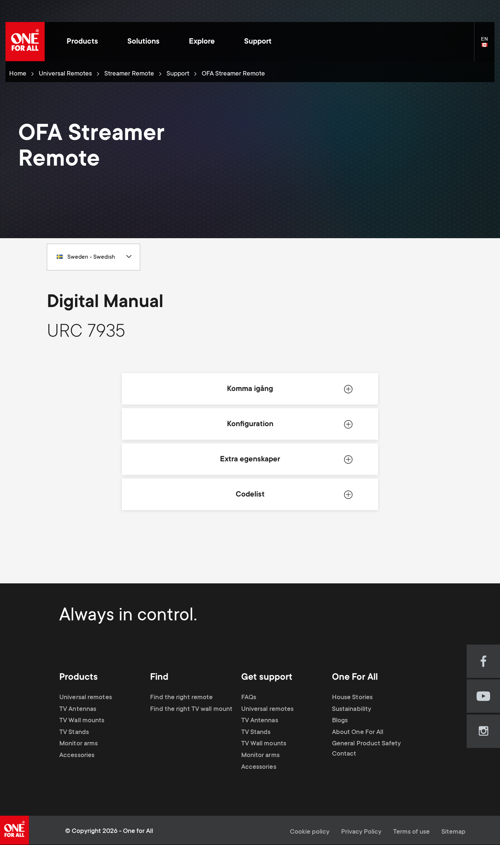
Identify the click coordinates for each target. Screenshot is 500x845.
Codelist (250, 495)
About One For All (358, 732)
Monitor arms (78, 744)
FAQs (248, 697)
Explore (202, 42)
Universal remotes (85, 697)
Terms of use (411, 832)
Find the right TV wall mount (191, 709)
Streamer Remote (129, 74)
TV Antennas (77, 709)
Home (17, 74)
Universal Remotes (65, 74)
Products (82, 42)
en (488, 45)
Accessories (76, 755)
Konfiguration (250, 424)
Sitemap (453, 832)
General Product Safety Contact (366, 749)
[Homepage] (25, 41)
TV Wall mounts (81, 720)
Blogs (340, 720)
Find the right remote (181, 697)
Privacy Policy (361, 832)
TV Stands (74, 732)
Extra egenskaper (250, 459)
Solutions (143, 42)
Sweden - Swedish (91, 257)
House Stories (352, 697)
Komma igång (250, 389)
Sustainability (351, 709)
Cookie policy (309, 832)
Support (258, 42)
